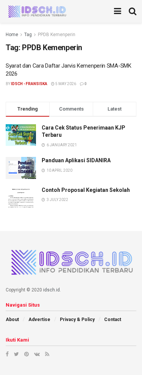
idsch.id (51, 290)
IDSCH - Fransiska (29, 84)
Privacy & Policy (77, 319)
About (12, 319)
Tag (28, 34)
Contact (112, 319)
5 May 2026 (65, 84)
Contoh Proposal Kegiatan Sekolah (86, 190)
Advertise (39, 319)
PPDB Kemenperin (56, 34)
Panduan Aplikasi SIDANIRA (76, 160)
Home (12, 34)
